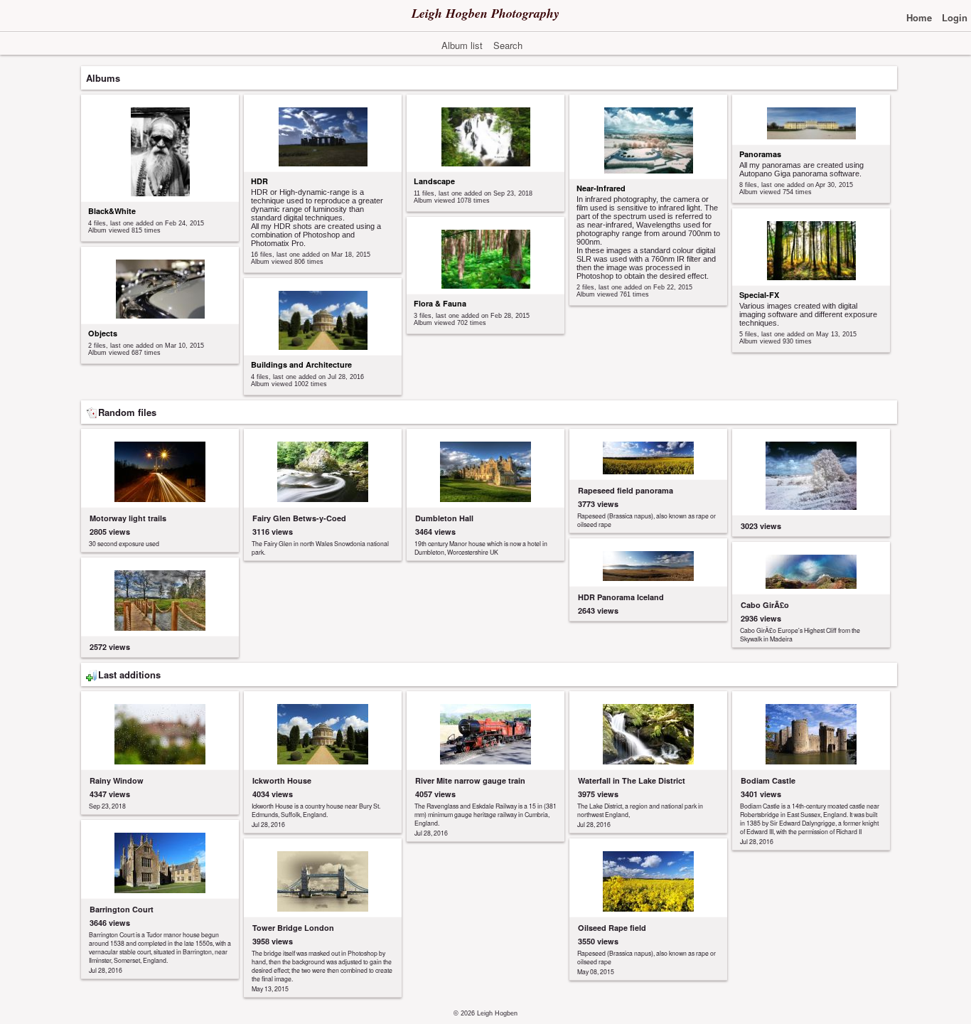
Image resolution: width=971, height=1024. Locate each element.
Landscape (434, 181)
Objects (102, 333)
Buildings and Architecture (301, 364)
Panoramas (760, 154)
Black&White (112, 211)
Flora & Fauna (440, 303)
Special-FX (759, 294)
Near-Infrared (601, 188)
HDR (259, 181)
